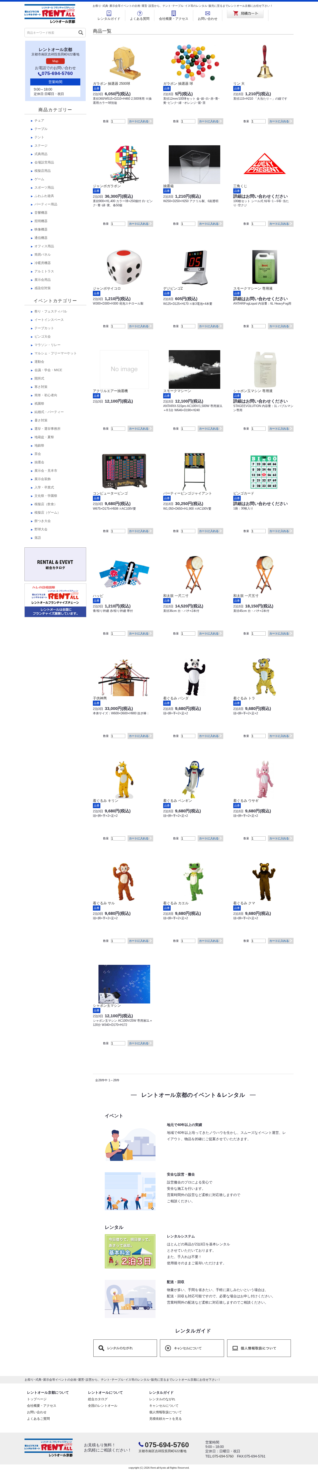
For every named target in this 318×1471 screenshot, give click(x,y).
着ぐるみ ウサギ (246, 801)
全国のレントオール (102, 1405)
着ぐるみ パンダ (176, 698)
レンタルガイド (109, 18)
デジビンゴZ (173, 288)
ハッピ (98, 596)
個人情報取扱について (165, 1412)
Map (55, 61)
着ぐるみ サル (104, 903)
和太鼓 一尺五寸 (246, 596)
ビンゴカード (243, 493)
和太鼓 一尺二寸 (176, 596)
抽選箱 (168, 186)
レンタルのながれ (162, 1399)
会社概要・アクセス (173, 18)
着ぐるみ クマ (244, 903)
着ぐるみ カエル (176, 903)
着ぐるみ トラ (244, 698)
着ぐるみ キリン (105, 801)
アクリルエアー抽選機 (110, 391)
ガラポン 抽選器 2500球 (111, 83)
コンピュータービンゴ (110, 493)
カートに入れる (139, 121)
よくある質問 (139, 18)
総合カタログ (98, 1399)
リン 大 (239, 83)
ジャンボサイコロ (107, 288)
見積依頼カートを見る (165, 1418)
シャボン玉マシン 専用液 (253, 391)
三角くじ (240, 186)
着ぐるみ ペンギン (177, 801)
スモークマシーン (177, 391)
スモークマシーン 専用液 (253, 288)
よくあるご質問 (38, 1418)
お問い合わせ (207, 18)
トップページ (37, 1399)
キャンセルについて (164, 1405)
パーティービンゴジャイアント (187, 493)
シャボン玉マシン (107, 1005)
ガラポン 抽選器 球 (178, 83)
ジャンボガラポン (107, 186)
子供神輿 (100, 698)
